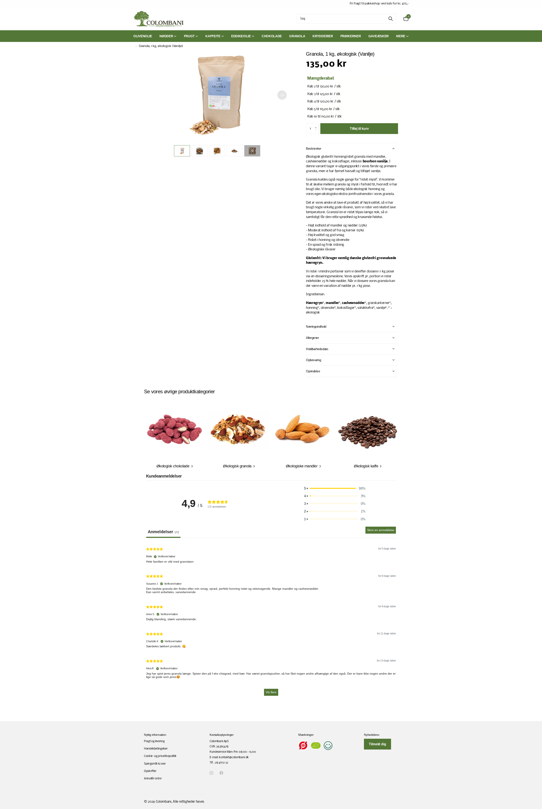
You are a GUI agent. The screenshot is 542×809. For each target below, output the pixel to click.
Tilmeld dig (377, 744)
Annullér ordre (153, 778)
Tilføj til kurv (359, 128)
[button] (282, 95)
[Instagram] (211, 773)
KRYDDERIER (322, 36)
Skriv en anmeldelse (380, 530)
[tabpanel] (271, 620)
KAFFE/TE (212, 36)
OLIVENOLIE (142, 36)
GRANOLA (297, 36)
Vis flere (271, 692)
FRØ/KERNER (350, 36)
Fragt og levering (154, 741)
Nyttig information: (155, 734)
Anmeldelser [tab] (163, 531)
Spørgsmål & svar (155, 763)
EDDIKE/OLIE (241, 36)
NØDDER (166, 36)
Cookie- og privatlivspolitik (160, 756)
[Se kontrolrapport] (328, 745)
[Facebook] (221, 773)
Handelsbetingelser (155, 748)
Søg (390, 18)
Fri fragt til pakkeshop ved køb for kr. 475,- (379, 3)
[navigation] (182, 150)
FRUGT (189, 36)
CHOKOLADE (272, 36)
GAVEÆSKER (378, 36)
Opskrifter (150, 771)
